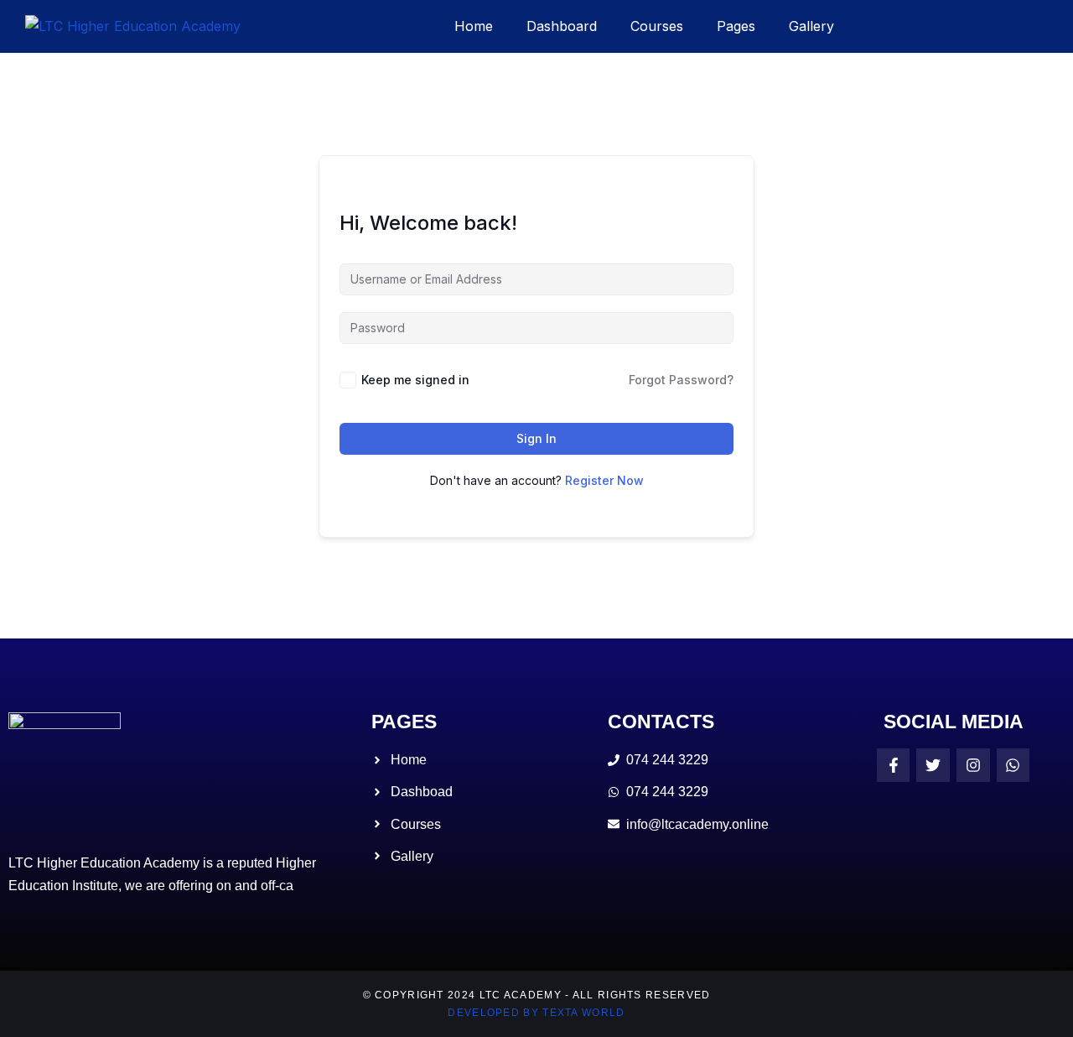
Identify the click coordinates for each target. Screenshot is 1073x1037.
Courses (656, 26)
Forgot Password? (681, 380)
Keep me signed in (415, 380)
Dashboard (561, 26)
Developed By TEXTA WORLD (536, 1013)
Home (473, 26)
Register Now (604, 480)
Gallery (811, 26)
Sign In (536, 438)
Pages (736, 26)
